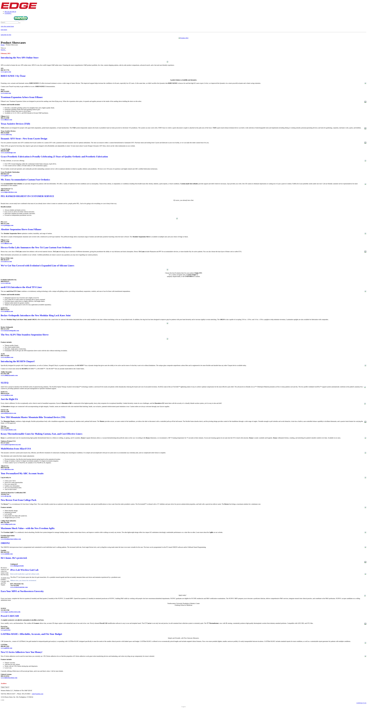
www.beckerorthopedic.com (10, 330)
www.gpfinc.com (6, 175)
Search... (3, 50)
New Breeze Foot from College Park (18, 500)
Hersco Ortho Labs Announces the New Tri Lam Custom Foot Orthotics (36, 247)
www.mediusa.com (7, 311)
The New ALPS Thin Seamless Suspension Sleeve (25, 334)
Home (2, 45)
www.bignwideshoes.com (9, 192)
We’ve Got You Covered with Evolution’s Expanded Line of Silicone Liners (37, 265)
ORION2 (5, 543)
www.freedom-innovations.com (11, 539)
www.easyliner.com (7, 357)
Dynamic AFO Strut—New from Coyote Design (24, 138)
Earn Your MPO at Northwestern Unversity (22, 591)
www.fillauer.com (6, 119)
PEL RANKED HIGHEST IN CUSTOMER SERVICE (27, 196)
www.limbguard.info (17, 566)
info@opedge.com (37, 694)
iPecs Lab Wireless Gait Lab (24, 570)
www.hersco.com (6, 261)
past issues (4, 29)
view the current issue (7, 26)
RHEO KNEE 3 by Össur (13, 76)
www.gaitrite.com (6, 648)
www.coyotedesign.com (8, 152)
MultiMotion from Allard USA (16, 448)
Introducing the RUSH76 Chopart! (18, 361)
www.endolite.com (7, 554)
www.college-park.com (8, 524)
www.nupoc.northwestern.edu (10, 612)
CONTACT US (361, 703)
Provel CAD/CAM (10, 616)
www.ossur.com (6, 93)
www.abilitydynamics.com (9, 375)
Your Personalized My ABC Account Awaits (22, 473)
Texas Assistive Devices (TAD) (15, 123)
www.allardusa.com (7, 469)
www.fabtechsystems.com (9, 678)
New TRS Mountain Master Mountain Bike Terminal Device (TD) (33, 417)
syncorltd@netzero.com (8, 413)
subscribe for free (6, 35)
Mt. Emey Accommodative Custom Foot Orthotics (25, 179)
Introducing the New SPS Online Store (20, 57)
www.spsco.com (6, 72)
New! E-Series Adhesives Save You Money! (21, 652)
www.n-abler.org (6, 134)
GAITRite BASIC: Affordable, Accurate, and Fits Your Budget (31, 634)
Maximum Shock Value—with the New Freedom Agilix (28, 528)
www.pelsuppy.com (7, 225)
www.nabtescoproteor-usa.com (11, 444)
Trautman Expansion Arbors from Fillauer (22, 97)
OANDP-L (8, 13)
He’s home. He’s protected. (14, 558)
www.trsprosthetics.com (8, 430)
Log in (183, 706)
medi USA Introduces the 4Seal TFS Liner (21, 287)
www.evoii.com (6, 283)
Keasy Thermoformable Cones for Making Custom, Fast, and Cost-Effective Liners (41, 434)
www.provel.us (5, 630)
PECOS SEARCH (10, 11)
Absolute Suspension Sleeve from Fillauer (21, 229)
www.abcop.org (6, 496)
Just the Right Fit (9, 399)
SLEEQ (4, 382)
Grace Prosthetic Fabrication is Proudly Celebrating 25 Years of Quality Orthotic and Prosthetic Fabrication (54, 156)
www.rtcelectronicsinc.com (19, 587)
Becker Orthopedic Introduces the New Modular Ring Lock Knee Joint (36, 315)
